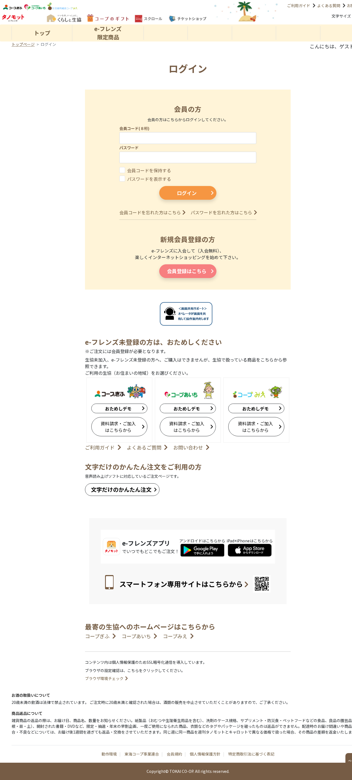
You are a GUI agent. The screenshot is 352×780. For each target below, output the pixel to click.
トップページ (23, 44)
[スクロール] (148, 18)
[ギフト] (107, 18)
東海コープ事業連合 (142, 754)
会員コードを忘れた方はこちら (150, 212)
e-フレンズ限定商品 (108, 33)
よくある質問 (328, 5)
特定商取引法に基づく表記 (251, 754)
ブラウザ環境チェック (104, 678)
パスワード (129, 147)
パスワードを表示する (149, 179)
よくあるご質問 (144, 447)
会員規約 (174, 754)
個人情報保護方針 (205, 754)
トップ (42, 33)
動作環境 (109, 754)
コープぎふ (97, 636)
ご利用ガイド (298, 5)
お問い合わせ (188, 447)
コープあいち (136, 636)
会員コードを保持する (149, 170)
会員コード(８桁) (134, 128)
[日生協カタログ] (63, 18)
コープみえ (175, 636)
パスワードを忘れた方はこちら (221, 212)
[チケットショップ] (187, 18)
